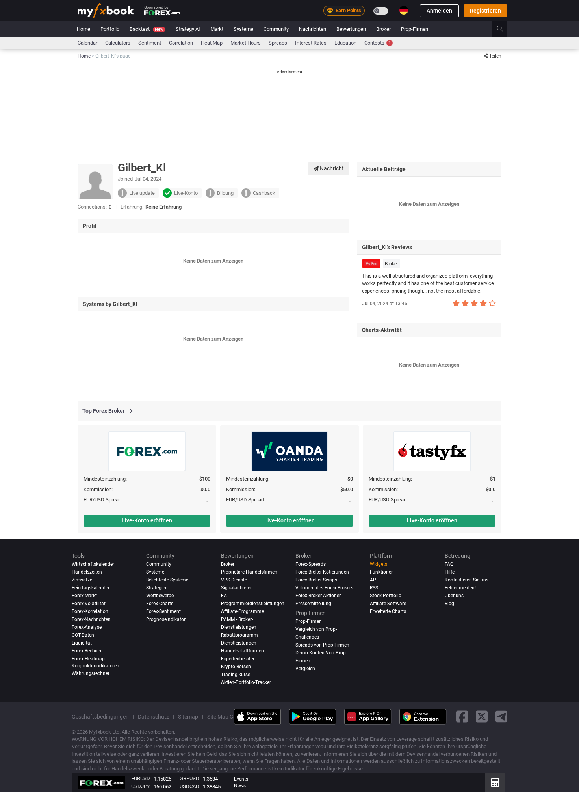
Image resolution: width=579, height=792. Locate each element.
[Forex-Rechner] (495, 782)
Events (241, 779)
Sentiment (149, 43)
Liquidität (82, 642)
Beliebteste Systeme (167, 580)
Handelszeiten (87, 572)
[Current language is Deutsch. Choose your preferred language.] (403, 10)
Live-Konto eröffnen (147, 520)
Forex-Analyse (87, 627)
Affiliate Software (388, 603)
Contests (377, 43)
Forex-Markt (84, 595)
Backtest (146, 29)
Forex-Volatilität (89, 603)
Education (345, 43)
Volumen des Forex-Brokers (324, 588)
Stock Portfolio (385, 595)
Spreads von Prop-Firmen (322, 644)
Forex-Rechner (87, 650)
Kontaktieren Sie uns (466, 580)
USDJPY (140, 786)
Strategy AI (188, 29)
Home (83, 29)
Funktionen (382, 572)
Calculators (117, 43)
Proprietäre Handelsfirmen (249, 572)
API (373, 580)
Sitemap (188, 716)
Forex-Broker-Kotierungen (322, 572)
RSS (374, 588)
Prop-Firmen (414, 29)
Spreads (278, 43)
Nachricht (331, 168)
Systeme (243, 29)
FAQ (449, 564)
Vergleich (305, 668)
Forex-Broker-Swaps (316, 580)
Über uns (454, 595)
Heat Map (212, 43)
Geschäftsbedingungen (100, 716)
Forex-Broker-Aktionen (318, 595)
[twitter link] (482, 716)
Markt (216, 29)
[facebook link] (462, 716)
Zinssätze (82, 580)
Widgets (378, 564)
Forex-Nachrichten (91, 619)
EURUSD (140, 778)
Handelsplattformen (242, 650)
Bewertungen (351, 29)
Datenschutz (153, 716)
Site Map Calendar (229, 716)
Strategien (157, 588)
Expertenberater (237, 658)
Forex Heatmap (88, 658)
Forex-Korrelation (90, 611)
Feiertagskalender (90, 588)
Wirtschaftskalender (93, 564)
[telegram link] (501, 716)
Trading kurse (235, 674)
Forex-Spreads (310, 564)
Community (276, 29)
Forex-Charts (159, 603)
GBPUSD (189, 778)
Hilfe (450, 572)
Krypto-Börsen (236, 666)
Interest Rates (311, 43)
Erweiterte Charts (388, 611)
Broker (383, 29)
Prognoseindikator (166, 619)
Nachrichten (312, 29)
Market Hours (245, 43)
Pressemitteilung (313, 603)
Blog (449, 603)
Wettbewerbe (160, 595)
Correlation (181, 43)
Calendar (87, 43)
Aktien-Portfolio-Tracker (246, 682)
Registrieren (485, 10)
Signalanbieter (236, 588)
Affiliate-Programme (242, 611)
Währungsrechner (90, 673)
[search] (504, 29)
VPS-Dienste (234, 580)
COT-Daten (83, 634)
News (240, 785)
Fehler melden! (460, 588)
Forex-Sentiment (163, 611)
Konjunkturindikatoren (95, 665)
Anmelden (439, 10)
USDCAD (189, 786)
